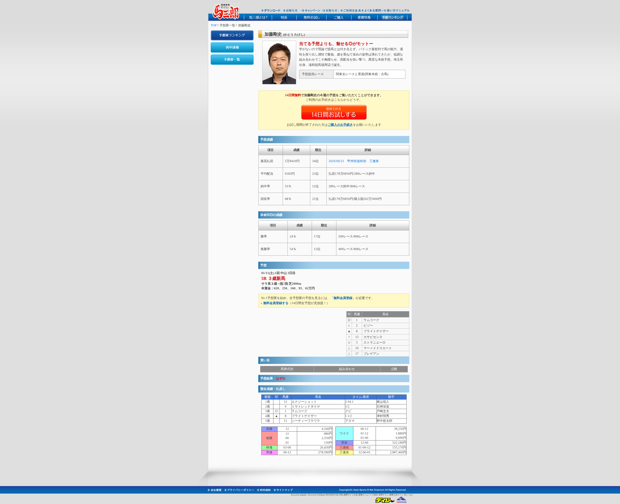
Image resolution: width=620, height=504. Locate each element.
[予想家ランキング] (232, 35)
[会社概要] (214, 490)
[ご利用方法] (349, 10)
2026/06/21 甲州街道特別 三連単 (354, 161)
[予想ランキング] (392, 17)
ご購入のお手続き (340, 124)
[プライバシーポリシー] (239, 490)
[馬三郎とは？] (258, 17)
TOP (214, 25)
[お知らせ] (290, 10)
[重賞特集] (364, 17)
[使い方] (396, 10)
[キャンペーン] (311, 10)
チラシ (385, 495)
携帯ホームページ (366, 495)
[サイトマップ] (283, 490)
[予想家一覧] (232, 60)
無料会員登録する (275, 303)
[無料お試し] (311, 17)
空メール (408, 495)
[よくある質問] (371, 10)
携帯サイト (349, 495)
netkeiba (303, 495)
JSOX (328, 495)
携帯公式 (393, 495)
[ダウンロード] (271, 10)
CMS (341, 495)
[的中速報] (232, 47)
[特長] (284, 17)
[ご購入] (338, 17)
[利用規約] (263, 490)
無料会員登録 (342, 298)
